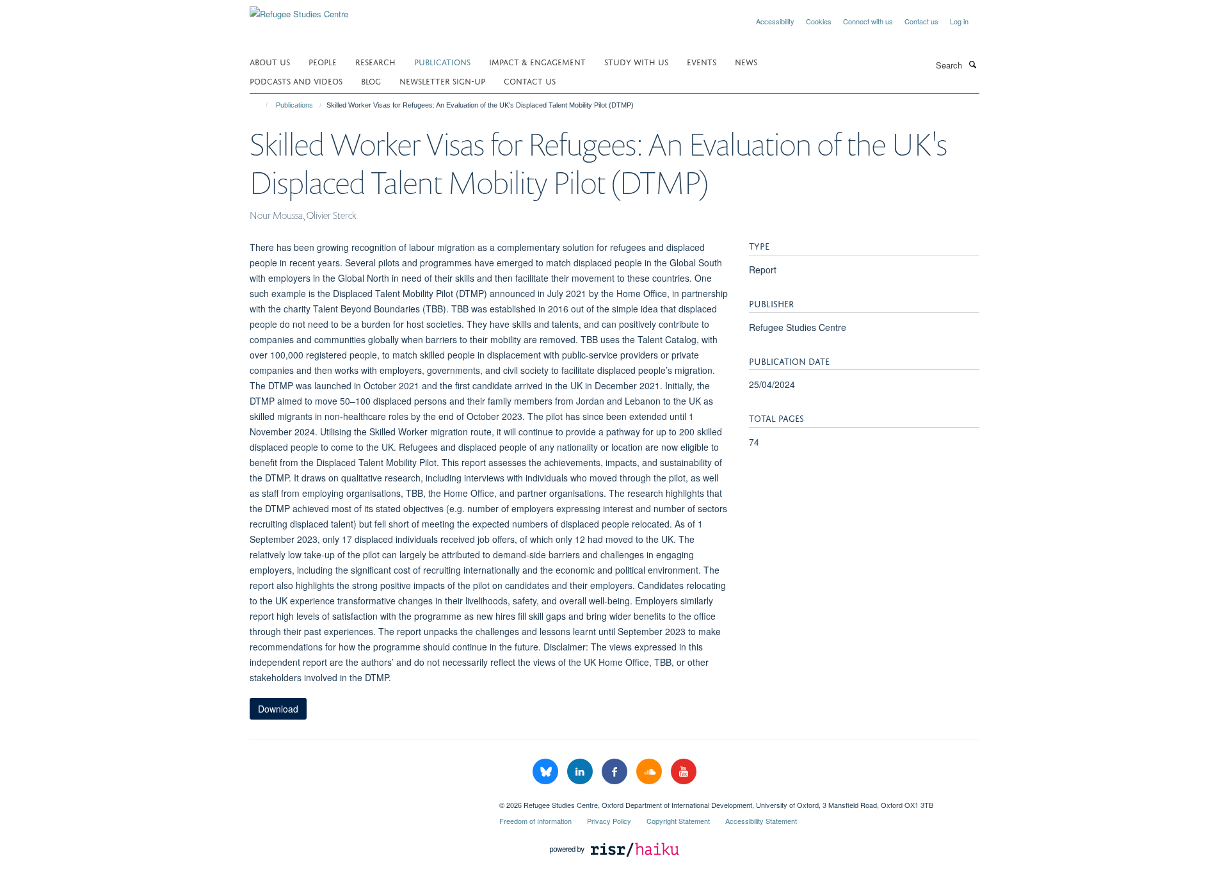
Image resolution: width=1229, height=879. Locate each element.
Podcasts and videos (296, 80)
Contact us (921, 21)
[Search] (972, 64)
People (323, 61)
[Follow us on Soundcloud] (650, 772)
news (746, 61)
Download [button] (278, 708)
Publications (442, 61)
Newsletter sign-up (442, 80)
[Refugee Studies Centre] (299, 9)
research (375, 61)
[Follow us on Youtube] (683, 772)
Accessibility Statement (761, 821)
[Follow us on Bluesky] (547, 772)
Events (701, 61)
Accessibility (775, 21)
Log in (959, 21)
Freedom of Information (535, 821)
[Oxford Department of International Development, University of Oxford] (365, 800)
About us (270, 61)
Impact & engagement (537, 61)
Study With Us (636, 61)
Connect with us (868, 21)
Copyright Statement (678, 821)
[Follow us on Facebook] (616, 772)
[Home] (260, 105)
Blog (371, 80)
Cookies (818, 21)
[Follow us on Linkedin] (581, 772)
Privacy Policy (609, 821)
